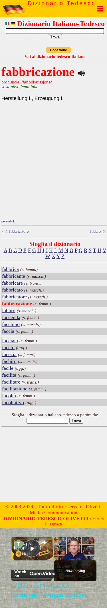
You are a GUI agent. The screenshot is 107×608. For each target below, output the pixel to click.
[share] (43, 542)
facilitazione (14, 389)
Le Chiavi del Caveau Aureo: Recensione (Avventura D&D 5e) (32, 544)
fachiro (9, 361)
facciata (10, 340)
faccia (8, 331)
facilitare (11, 382)
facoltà (9, 395)
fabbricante (13, 276)
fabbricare (12, 283)
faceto (8, 347)
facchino (11, 324)
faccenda (11, 317)
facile (7, 368)
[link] (18, 544)
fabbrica (10, 269)
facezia (9, 354)
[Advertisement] (55, 178)
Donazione (58, 50)
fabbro (8, 310)
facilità (9, 375)
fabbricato (12, 290)
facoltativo (13, 402)
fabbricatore (14, 297)
